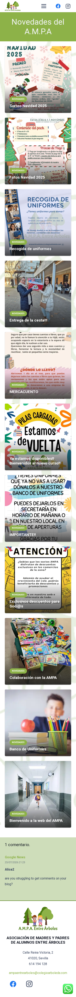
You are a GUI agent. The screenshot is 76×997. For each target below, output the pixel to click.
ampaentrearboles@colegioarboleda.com (38, 973)
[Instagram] (68, 6)
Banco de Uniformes (28, 749)
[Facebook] (58, 6)
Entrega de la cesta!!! (28, 320)
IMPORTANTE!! (23, 534)
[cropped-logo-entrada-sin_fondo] (12, 6)
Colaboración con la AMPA (33, 677)
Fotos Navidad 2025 (27, 177)
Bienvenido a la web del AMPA (36, 820)
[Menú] (44, 6)
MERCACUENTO (24, 391)
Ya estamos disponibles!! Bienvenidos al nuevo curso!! (35, 461)
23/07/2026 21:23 (15, 862)
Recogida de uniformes (30, 248)
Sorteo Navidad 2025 (28, 105)
